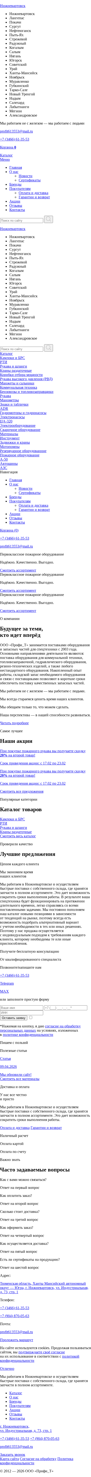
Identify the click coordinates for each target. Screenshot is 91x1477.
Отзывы (15, 206)
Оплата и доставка (33, 193)
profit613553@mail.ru (16, 1332)
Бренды (15, 184)
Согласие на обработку (38, 1459)
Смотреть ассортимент (18, 570)
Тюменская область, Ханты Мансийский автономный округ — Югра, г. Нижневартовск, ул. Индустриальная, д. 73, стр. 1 (44, 1287)
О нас (13, 172)
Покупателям (20, 189)
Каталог (6, 354)
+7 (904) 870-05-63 (14, 1316)
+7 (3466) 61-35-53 (14, 975)
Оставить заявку (13, 1018)
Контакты (17, 210)
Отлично (7, 1369)
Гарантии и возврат (34, 197)
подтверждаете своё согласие (41, 1352)
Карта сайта (9, 1459)
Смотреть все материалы (19, 1079)
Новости (25, 176)
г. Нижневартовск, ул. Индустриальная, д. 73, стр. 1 (26, 1428)
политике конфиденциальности (28, 1035)
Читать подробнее (14, 723)
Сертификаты (30, 180)
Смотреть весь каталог (18, 836)
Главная (15, 167)
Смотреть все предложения (21, 791)
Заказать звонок (12, 1455)
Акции (14, 201)
